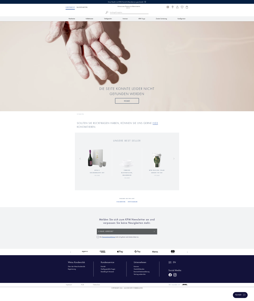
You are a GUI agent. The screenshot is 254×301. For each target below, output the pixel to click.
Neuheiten (72, 18)
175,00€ (157, 175)
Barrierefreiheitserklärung (141, 271)
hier (155, 123)
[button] (168, 7)
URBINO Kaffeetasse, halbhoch (127, 172)
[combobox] (127, 12)
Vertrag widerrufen (140, 274)
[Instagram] (175, 275)
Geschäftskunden (139, 269)
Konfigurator (181, 18)
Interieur (125, 18)
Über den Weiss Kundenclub (76, 266)
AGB (82, 284)
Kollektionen (89, 18)
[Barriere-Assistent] (168, 7)
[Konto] (177, 7)
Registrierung (72, 269)
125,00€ (127, 178)
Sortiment (70, 7)
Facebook (121, 202)
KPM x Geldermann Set (97, 171)
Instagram (132, 202)
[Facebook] (170, 275)
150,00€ (97, 175)
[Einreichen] (154, 231)
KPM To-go (142, 18)
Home (127, 101)
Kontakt (103, 266)
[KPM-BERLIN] (127, 7)
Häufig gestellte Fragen (108, 269)
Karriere (136, 266)
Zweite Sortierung (161, 18)
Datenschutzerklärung (108, 237)
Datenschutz (96, 284)
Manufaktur (82, 7)
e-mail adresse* (106, 231)
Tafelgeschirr (108, 18)
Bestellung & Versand (107, 271)
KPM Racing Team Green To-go (157, 171)
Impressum (69, 284)
